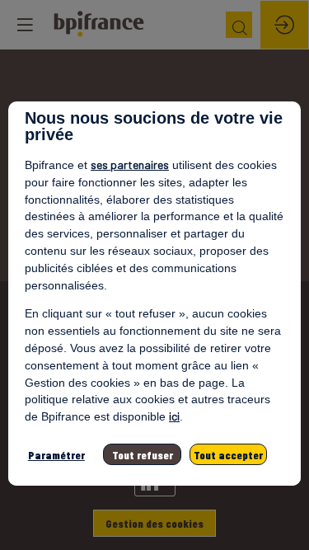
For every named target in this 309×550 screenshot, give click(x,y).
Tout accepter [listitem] (228, 455)
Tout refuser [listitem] (142, 455)
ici (174, 416)
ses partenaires (130, 164)
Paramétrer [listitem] (56, 455)
